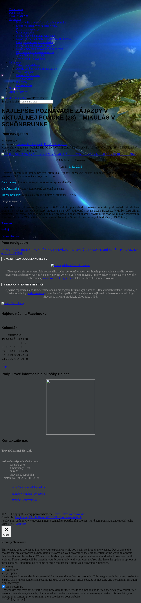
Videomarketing (37, 293)
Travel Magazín (25, 72)
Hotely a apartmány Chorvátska (34, 42)
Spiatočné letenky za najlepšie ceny (36, 25)
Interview (21, 81)
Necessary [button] (7, 566)
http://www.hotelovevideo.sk (28, 493)
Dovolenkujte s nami (28, 75)
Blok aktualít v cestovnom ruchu (35, 52)
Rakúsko (6, 223)
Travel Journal (24, 78)
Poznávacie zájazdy (27, 29)
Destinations (16, 12)
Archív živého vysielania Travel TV (37, 68)
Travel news (16, 9)
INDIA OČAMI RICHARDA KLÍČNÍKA (26, 249)
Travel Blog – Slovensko (30, 58)
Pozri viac (20, 523)
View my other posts (10, 236)
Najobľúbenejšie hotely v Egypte (35, 45)
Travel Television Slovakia (68, 514)
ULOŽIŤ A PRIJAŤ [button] (13, 599)
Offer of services (18, 91)
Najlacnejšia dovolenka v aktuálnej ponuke (41, 22)
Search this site (10, 101)
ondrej (5, 229)
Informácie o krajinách (30, 144)
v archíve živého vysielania (58, 278)
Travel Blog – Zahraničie (30, 55)
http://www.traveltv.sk (24, 499)
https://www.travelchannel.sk (28, 487)
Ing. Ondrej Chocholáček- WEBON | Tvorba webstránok (48, 517)
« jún (4, 366)
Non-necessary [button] (10, 582)
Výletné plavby (25, 32)
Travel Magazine (18, 15)
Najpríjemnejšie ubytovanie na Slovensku (40, 48)
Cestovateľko (24, 85)
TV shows (15, 62)
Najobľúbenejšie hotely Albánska (35, 35)
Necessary (12, 569)
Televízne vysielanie (28, 65)
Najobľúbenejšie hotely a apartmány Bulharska (43, 39)
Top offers (15, 19)
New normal (16, 88)
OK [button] (12, 523)
